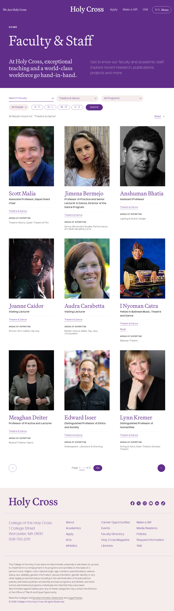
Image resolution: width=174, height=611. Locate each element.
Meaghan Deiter (28, 417)
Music (123, 329)
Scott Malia (22, 193)
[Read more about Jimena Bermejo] (87, 156)
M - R (64, 107)
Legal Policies (75, 598)
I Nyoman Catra (139, 305)
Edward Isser (80, 417)
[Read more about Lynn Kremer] (142, 380)
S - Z (77, 107)
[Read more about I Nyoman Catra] (142, 268)
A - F (37, 107)
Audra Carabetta (84, 305)
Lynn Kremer (136, 417)
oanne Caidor (27, 305)
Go (98, 468)
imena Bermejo (84, 193)
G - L (50, 107)
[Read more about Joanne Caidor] (31, 268)
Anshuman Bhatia (142, 193)
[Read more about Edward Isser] (87, 380)
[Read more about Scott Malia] (31, 156)
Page (75, 468)
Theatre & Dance (18, 211)
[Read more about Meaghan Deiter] (31, 380)
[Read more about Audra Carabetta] (87, 268)
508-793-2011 (19, 539)
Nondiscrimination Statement (47, 598)
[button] (161, 9)
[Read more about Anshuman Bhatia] (142, 156)
